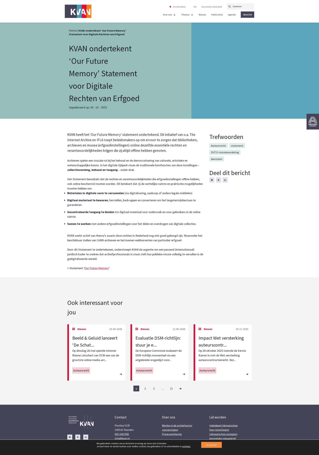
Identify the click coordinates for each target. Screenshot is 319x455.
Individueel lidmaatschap (223, 425)
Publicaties (217, 14)
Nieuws (202, 14)
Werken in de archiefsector (177, 425)
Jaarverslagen (170, 429)
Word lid (247, 14)
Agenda (232, 14)
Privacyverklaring (172, 434)
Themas (185, 14)
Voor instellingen (219, 429)
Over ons (167, 14)
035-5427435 (122, 434)
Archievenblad (179, 6)
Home (73, 30)
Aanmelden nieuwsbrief (212, 6)
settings (186, 446)
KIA (195, 6)
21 (171, 388)
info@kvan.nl (122, 438)
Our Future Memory (96, 268)
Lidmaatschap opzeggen (223, 434)
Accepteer (211, 444)
